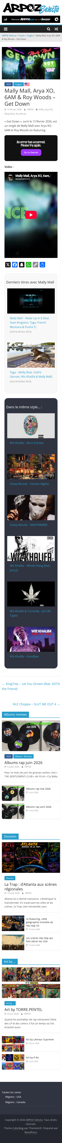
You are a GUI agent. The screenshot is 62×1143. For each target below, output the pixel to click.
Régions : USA (13, 1096)
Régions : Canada (15, 1102)
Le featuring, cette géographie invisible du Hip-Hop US (39, 922)
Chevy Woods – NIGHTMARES (29, 525)
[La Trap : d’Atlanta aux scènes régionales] (31, 844)
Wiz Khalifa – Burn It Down (27, 443)
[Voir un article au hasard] (56, 29)
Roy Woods (21, 113)
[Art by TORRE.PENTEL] (31, 969)
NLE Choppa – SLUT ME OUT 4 (36, 704)
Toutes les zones (11, 1092)
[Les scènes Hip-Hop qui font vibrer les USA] (13, 936)
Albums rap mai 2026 (38, 788)
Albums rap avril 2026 (38, 806)
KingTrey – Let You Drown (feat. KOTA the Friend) (31, 686)
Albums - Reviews (23, 756)
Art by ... (10, 1003)
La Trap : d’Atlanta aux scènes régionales (30, 886)
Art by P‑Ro (32, 1057)
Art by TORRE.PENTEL (23, 1009)
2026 (8, 84)
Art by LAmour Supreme (40, 1039)
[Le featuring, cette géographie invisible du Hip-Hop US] (13, 917)
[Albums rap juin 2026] (31, 722)
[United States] (27, 84)
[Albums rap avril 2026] (13, 805)
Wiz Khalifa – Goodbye (24, 656)
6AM (41, 109)
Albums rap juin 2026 (23, 762)
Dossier (10, 878)
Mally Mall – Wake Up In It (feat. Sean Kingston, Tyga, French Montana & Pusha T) (30, 322)
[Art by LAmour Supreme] (13, 1038)
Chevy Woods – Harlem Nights (29, 484)
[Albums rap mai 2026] (13, 787)
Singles (18, 84)
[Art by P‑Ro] (13, 1056)
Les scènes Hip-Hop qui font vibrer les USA (39, 939)
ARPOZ (30, 109)
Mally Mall (9, 113)
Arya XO (48, 109)
